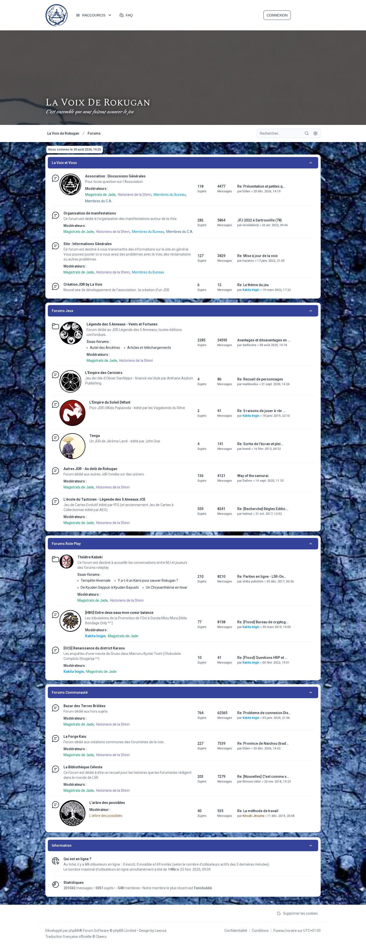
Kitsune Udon (252, 781)
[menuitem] (94, 15)
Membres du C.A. (98, 201)
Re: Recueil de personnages (260, 379)
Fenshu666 (203, 888)
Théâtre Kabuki (90, 557)
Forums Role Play (66, 544)
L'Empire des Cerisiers (103, 373)
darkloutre (249, 345)
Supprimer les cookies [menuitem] (300, 913)
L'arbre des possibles (107, 803)
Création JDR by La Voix (82, 284)
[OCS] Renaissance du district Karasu (94, 648)
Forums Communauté (70, 692)
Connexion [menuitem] (277, 15)
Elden (246, 191)
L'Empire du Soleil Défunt (109, 402)
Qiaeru (101, 937)
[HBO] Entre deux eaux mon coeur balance (119, 613)
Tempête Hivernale (96, 580)
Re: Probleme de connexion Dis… (264, 713)
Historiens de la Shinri (134, 195)
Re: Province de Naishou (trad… (263, 743)
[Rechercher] (307, 133)
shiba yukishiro (253, 581)
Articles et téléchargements (149, 348)
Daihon (247, 480)
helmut (247, 514)
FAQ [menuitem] (129, 15)
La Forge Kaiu (74, 736)
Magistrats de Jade (100, 195)
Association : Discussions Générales (115, 176)
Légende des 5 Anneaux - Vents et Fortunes (122, 324)
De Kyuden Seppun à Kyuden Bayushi (110, 587)
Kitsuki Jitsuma (253, 816)
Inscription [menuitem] (306, 15)
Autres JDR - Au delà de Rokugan (90, 469)
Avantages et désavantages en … (263, 340)
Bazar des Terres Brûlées (84, 706)
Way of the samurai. (253, 476)
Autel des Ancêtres (105, 348)
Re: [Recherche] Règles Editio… (262, 509)
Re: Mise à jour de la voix (257, 256)
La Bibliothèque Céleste (82, 767)
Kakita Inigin (251, 290)
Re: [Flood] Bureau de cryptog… (262, 622)
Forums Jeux (62, 311)
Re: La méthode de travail (257, 811)
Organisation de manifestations (89, 213)
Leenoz (161, 931)
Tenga (94, 436)
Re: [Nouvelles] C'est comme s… (263, 777)
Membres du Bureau (170, 195)
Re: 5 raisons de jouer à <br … (261, 411)
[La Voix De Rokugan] (56, 15)
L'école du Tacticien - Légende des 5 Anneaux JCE (104, 499)
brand (246, 449)
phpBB (74, 931)
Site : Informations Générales (87, 244)
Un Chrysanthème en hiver (166, 587)
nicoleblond (251, 225)
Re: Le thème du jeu (253, 285)
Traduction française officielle (68, 937)
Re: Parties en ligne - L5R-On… (261, 576)
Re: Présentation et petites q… (261, 186)
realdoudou (250, 384)
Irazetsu (248, 260)
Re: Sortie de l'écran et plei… (260, 444)
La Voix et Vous (64, 163)
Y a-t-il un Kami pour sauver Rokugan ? (148, 580)
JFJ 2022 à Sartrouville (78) (259, 220)
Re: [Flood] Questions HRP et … (262, 658)
